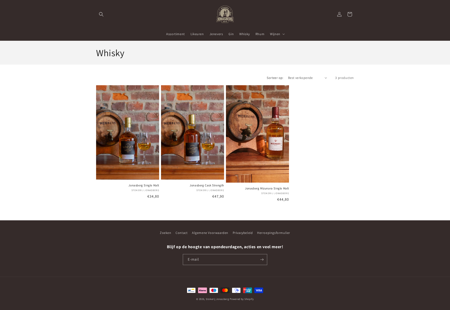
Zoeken (165, 233)
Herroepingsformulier (273, 233)
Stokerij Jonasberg (217, 299)
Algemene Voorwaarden (210, 233)
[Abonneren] (262, 259)
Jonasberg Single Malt (143, 185)
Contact (182, 233)
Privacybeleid (243, 233)
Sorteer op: (275, 78)
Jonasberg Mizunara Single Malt (267, 188)
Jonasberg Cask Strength (207, 185)
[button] (101, 14)
